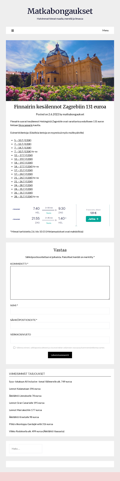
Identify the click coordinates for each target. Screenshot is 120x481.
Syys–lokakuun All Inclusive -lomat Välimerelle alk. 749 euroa (40, 381)
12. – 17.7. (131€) (23, 155)
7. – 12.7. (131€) (22, 143)
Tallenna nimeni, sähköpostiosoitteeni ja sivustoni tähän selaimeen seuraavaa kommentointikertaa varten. (60, 347)
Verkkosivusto (20, 334)
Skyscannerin (26, 125)
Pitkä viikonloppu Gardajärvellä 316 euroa (31, 424)
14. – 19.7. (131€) (23, 162)
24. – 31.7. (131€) (23, 188)
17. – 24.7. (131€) (23, 173)
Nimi (14, 305)
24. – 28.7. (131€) (23, 185)
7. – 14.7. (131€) (22, 147)
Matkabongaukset (60, 11)
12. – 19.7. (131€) (23, 158)
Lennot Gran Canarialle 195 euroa (26, 402)
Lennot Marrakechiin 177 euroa (25, 410)
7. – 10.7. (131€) (22, 151)
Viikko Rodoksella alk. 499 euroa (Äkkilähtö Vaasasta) (36, 431)
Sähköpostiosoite (23, 319)
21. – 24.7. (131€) (23, 177)
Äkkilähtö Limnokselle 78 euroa (25, 395)
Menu (105, 30)
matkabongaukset (73, 114)
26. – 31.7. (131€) (23, 192)
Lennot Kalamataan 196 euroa (24, 388)
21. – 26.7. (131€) (23, 181)
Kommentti (19, 263)
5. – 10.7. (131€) (22, 140)
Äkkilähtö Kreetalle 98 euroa (24, 417)
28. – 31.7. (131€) (23, 196)
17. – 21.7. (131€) (23, 170)
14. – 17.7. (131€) (23, 166)
